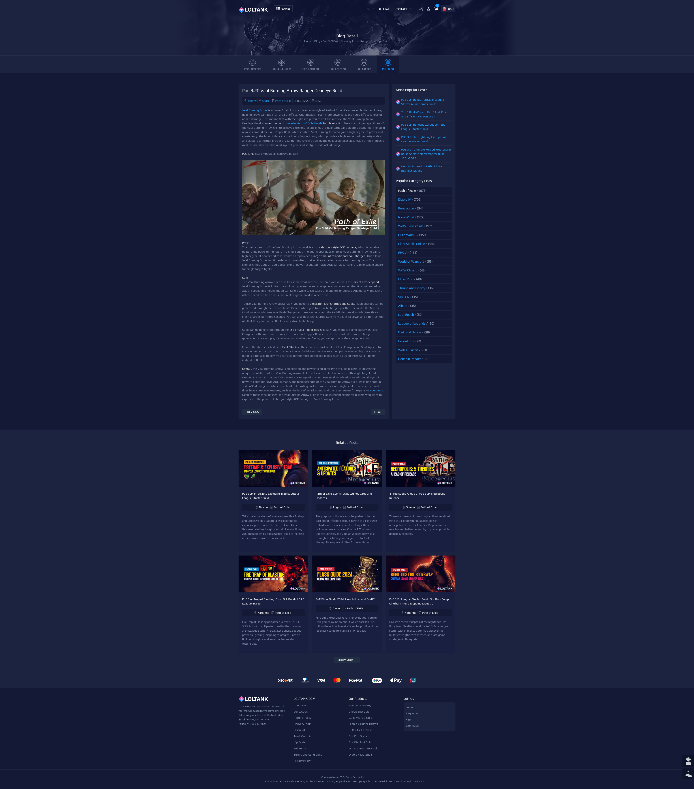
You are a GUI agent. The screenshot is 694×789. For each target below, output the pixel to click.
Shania (410, 507)
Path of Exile (283, 100)
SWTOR (403, 297)
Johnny (252, 100)
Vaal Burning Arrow (254, 110)
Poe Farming (310, 68)
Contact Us (403, 9)
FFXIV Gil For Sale (360, 730)
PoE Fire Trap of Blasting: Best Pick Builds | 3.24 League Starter (273, 601)
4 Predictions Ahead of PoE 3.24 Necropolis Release (417, 496)
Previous (252, 411)
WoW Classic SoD (410, 226)
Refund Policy (302, 717)
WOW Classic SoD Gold (363, 748)
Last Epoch (406, 314)
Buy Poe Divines (359, 736)
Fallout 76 (405, 341)
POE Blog (388, 68)
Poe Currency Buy (360, 705)
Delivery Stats (303, 724)
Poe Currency (252, 68)
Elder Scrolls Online (411, 244)
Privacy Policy (302, 760)
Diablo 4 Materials (361, 754)
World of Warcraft (411, 261)
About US (300, 705)
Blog (317, 41)
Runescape (406, 208)
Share (266, 100)
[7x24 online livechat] (688, 761)
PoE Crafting (338, 68)
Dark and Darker (409, 332)
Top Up (369, 9)
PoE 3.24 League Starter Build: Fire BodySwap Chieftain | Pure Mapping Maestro (419, 601)
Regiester (412, 713)
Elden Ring (405, 279)
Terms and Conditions (308, 754)
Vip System (301, 742)
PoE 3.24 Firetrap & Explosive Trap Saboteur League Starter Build (270, 496)
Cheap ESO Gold (359, 711)
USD (451, 8)
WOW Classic (407, 270)
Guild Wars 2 (407, 235)
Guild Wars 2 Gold (360, 717)
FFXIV (402, 252)
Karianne (263, 612)
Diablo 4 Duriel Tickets (363, 724)
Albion (402, 306)
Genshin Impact (409, 359)
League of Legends (412, 323)
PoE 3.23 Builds (282, 68)
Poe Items (376, 390)
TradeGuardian (303, 736)
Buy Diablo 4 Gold (360, 742)
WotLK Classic (408, 350)
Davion (263, 507)
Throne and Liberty (411, 288)
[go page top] (688, 774)
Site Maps (412, 725)
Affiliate (384, 9)
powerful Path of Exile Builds (303, 123)
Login (409, 707)
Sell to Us (300, 748)
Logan (337, 507)
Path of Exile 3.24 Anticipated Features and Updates (344, 496)
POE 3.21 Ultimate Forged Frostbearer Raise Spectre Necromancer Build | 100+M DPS (426, 154)
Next (378, 411)
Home (308, 41)
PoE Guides (364, 68)
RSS (408, 719)
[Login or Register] (428, 8)
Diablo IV (404, 199)
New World (406, 217)
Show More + (347, 660)
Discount (299, 730)
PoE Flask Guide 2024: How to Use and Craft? (345, 599)
